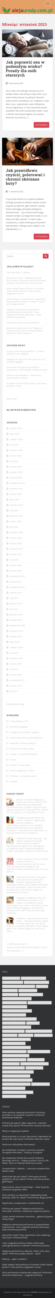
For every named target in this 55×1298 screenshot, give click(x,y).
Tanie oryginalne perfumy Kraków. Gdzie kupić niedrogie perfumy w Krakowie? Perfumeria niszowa (26, 1244)
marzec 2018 (16, 663)
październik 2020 (17, 625)
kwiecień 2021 (16, 603)
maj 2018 (14, 653)
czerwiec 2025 (16, 505)
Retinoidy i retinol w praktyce (23, 743)
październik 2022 (17, 576)
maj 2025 (14, 510)
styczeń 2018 (16, 674)
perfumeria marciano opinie (14, 1051)
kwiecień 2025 (16, 516)
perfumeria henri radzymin (14, 1043)
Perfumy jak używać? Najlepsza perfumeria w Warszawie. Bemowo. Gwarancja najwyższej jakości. (26, 1209)
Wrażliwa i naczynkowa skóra (23, 776)
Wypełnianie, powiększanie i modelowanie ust (23, 1203)
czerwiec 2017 (16, 685)
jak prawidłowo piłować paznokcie (17, 998)
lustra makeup (33, 1023)
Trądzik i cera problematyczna (23, 754)
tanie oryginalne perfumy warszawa (17, 1080)
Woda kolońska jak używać (13, 1088)
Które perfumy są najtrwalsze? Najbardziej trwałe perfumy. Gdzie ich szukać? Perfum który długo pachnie (25, 301)
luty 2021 (14, 609)
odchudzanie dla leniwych (13, 1031)
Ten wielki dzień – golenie (18, 272)
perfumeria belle (25, 1035)
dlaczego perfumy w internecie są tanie (18, 986)
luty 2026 (14, 461)
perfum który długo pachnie (14, 1059)
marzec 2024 (16, 538)
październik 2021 (17, 587)
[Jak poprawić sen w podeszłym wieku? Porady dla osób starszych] (27, 43)
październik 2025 (17, 483)
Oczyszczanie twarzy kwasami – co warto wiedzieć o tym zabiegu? (25, 352)
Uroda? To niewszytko (20, 765)
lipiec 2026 (14, 433)
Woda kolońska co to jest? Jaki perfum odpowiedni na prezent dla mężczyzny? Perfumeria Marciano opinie (26, 1137)
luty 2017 (14, 691)
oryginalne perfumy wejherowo (38, 1031)
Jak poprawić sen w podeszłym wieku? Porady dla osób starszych (25, 69)
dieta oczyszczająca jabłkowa (36, 982)
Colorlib (33, 1292)
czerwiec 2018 (16, 647)
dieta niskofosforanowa (12, 982)
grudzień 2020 (16, 614)
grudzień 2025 (16, 472)
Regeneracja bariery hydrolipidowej (26, 737)
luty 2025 (14, 527)
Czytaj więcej (41, 125)
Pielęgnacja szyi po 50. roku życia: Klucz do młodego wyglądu (26, 360)
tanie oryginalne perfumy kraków (16, 1076)
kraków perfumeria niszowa (39, 1002)
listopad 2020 (16, 620)
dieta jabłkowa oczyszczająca (33, 978)
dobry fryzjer (42, 986)
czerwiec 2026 (16, 439)
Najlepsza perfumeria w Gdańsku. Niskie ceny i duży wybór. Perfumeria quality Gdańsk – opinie (26, 1252)
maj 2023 (14, 559)
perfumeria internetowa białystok (16, 1047)
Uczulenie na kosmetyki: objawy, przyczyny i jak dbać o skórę (26, 384)
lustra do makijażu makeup (14, 1023)
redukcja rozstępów (34, 1068)
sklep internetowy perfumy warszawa (18, 1072)
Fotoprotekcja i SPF (19, 721)
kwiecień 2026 (16, 450)
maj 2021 (14, 598)
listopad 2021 (16, 581)
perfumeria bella (9, 1035)
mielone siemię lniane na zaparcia (16, 1027)
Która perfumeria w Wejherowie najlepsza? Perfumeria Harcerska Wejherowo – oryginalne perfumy (27, 1273)
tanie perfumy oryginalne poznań (16, 1084)
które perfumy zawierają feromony (17, 1011)
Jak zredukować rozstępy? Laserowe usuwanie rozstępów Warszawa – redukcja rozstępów (23, 1151)
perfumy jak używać (36, 1059)
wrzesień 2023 (16, 548)
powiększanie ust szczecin (13, 1068)
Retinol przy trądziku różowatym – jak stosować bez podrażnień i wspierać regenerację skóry (32, 879)
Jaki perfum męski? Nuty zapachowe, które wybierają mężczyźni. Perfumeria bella (26, 1236)
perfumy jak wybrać (11, 1064)
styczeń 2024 (16, 543)
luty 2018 (14, 669)
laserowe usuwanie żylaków (14, 1015)
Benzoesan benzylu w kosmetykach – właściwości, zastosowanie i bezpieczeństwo (27, 368)
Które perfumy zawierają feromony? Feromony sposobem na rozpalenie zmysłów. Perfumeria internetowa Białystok (23, 1115)
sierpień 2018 (16, 636)
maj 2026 (14, 444)
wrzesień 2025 (16, 488)
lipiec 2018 (14, 642)
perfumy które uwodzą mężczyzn (34, 1064)
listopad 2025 (16, 477)
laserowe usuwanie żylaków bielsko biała (19, 1019)
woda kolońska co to (40, 1084)
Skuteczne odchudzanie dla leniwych (22, 322)
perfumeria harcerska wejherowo (16, 1039)
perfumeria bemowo (43, 1035)
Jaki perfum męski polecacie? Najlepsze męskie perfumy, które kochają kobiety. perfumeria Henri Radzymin (24, 330)
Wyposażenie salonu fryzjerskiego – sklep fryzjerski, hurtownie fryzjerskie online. (25, 1188)
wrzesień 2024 (16, 532)
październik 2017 (17, 680)
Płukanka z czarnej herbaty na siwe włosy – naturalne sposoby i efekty (32, 919)
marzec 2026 (16, 455)
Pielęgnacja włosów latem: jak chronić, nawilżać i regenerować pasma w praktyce (31, 820)
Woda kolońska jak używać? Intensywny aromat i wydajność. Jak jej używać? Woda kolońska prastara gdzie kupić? (26, 1179)
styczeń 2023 (16, 570)
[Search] (46, 256)
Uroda (13, 759)
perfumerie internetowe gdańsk (15, 1055)
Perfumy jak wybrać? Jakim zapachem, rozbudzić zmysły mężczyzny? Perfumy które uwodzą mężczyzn (26, 1124)
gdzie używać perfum (27, 990)
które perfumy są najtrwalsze (14, 1007)
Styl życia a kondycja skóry (22, 748)
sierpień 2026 (16, 428)
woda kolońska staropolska (14, 1096)
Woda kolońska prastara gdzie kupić (17, 1092)
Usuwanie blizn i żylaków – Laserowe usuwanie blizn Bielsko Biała (26, 1169)
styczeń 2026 (16, 466)
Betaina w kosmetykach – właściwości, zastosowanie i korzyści (24, 376)
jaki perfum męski (10, 994)
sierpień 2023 (16, 554)
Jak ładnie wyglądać (19, 726)
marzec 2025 (16, 521)
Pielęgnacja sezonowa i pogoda (24, 732)
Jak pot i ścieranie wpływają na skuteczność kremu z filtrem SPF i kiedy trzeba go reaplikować (31, 802)
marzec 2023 (16, 565)
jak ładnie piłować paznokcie (14, 1002)
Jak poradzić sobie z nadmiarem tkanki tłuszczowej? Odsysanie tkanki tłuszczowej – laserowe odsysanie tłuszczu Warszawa (26, 280)
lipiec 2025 (14, 499)
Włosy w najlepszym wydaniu (15, 1131)
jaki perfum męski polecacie (31, 994)
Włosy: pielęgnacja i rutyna (22, 770)
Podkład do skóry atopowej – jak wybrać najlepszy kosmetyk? (31, 839)
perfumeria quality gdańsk (38, 1051)
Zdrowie (13, 781)
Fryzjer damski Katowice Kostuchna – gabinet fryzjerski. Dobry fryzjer (27, 1217)
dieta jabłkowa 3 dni (11, 978)
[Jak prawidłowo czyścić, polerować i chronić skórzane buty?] (27, 151)
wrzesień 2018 (16, 631)
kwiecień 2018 (16, 658)
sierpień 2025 (16, 494)
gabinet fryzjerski (10, 990)
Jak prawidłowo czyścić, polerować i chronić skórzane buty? (25, 177)
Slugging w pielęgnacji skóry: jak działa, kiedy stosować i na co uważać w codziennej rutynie (31, 900)
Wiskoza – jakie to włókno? (14, 1259)
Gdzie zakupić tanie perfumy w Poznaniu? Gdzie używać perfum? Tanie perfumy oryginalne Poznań (25, 291)
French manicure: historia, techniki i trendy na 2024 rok (32, 860)
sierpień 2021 (16, 592)
